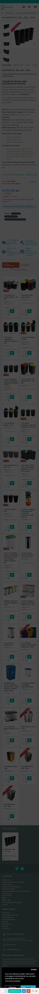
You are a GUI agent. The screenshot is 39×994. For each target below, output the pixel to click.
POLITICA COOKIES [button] (12, 981)
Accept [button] (28, 987)
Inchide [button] (34, 969)
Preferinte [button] (12, 987)
